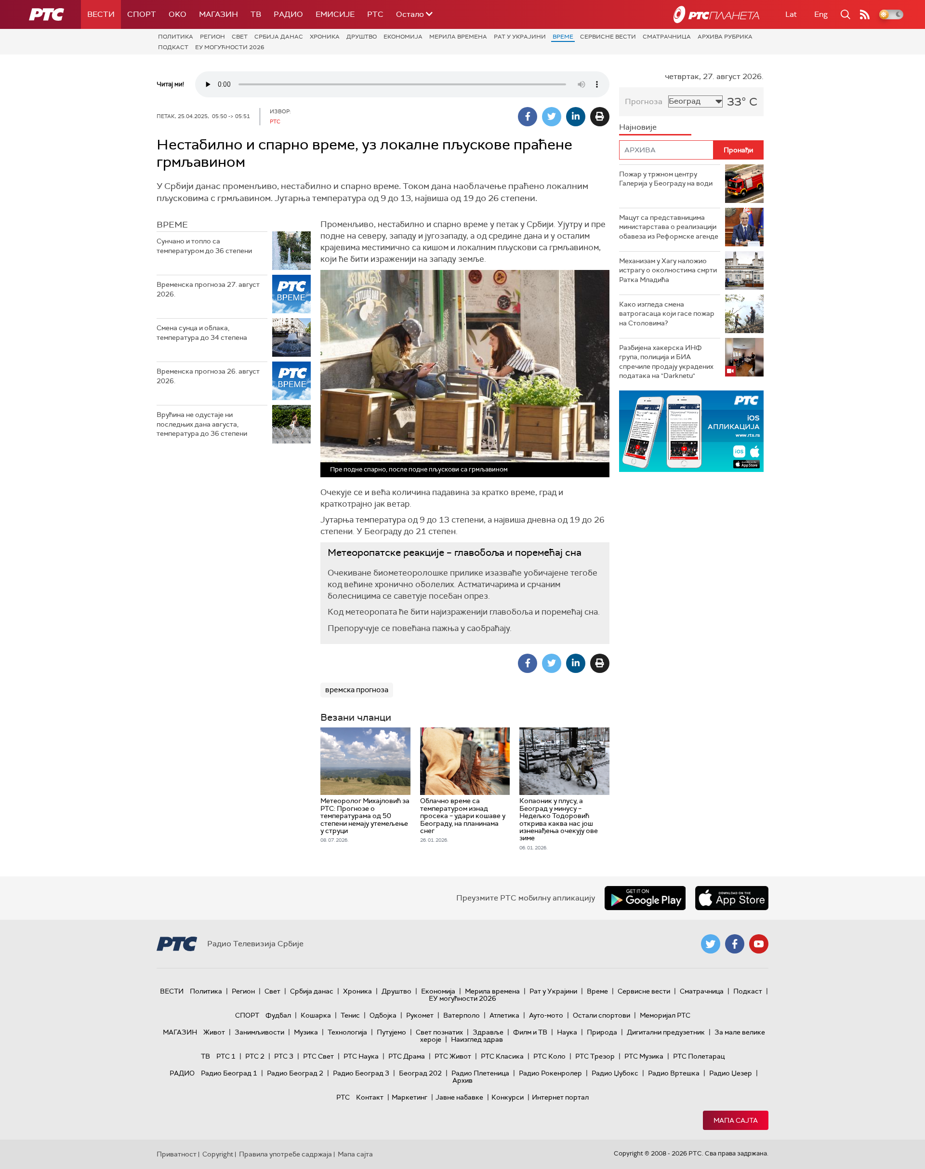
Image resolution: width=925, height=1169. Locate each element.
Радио (288, 14)
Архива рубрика (725, 36)
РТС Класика (502, 1056)
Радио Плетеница (480, 1073)
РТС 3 (283, 1056)
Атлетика (504, 1015)
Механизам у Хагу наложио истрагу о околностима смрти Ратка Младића (668, 270)
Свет (240, 36)
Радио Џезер (730, 1073)
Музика (306, 1032)
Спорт (141, 14)
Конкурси (507, 1097)
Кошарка (316, 1015)
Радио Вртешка (674, 1073)
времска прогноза (356, 690)
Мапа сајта (736, 1120)
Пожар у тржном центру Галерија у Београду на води (666, 179)
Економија (403, 36)
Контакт (369, 1097)
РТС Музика (643, 1056)
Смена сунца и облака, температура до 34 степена (202, 332)
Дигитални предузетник (666, 1032)
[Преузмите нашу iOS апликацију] (731, 898)
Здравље (488, 1032)
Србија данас (278, 36)
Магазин (218, 14)
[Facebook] (527, 116)
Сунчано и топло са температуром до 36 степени (204, 246)
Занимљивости (259, 1032)
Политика (175, 36)
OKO (177, 14)
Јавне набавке (459, 1097)
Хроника (325, 36)
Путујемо (391, 1032)
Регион (212, 36)
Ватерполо (461, 1015)
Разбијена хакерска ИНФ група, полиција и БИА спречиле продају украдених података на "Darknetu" (666, 361)
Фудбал (278, 1015)
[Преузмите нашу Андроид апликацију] (645, 898)
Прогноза (643, 101)
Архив (462, 1080)
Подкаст (173, 47)
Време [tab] (172, 224)
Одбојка (383, 1015)
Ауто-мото (546, 1015)
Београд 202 (420, 1073)
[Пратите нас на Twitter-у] (710, 944)
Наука (567, 1032)
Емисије (335, 14)
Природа (602, 1032)
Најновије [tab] (638, 127)
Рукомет (420, 1015)
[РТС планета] (716, 14)
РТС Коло (549, 1056)
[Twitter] (551, 116)
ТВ (256, 14)
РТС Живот (453, 1056)
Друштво (361, 36)
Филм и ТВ (530, 1032)
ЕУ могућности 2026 (229, 47)
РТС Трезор (595, 1056)
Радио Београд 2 (295, 1073)
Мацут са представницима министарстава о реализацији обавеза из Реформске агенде (668, 227)
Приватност (177, 1154)
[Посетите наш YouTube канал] (758, 944)
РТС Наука (361, 1056)
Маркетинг (409, 1097)
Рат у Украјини (520, 36)
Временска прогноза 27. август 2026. (208, 289)
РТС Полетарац (699, 1056)
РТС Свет (318, 1056)
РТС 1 (226, 1056)
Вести (101, 14)
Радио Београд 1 (229, 1073)
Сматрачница (667, 36)
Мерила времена (458, 36)
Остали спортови (601, 1015)
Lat (791, 14)
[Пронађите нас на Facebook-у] (734, 944)
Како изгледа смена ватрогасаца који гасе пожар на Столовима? (666, 313)
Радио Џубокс (615, 1073)
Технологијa (347, 1032)
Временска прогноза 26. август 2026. (208, 376)
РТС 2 (254, 1056)
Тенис (350, 1015)
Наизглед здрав (477, 1039)
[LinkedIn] (575, 116)
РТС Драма (406, 1056)
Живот (214, 1032)
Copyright (217, 1154)
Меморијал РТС (665, 1015)
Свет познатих (439, 1032)
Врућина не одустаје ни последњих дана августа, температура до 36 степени (202, 424)
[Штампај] (599, 116)
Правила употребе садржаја (285, 1154)
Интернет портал (560, 1097)
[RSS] (864, 14)
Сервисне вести (608, 36)
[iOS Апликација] (691, 431)
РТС (375, 14)
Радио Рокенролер (550, 1073)
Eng (821, 14)
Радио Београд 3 (361, 1073)
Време (563, 36)
